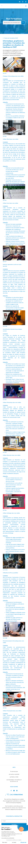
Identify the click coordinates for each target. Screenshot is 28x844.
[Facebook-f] (11, 790)
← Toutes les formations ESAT (10, 38)
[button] (26, 6)
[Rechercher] (23, 22)
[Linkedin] (16, 790)
